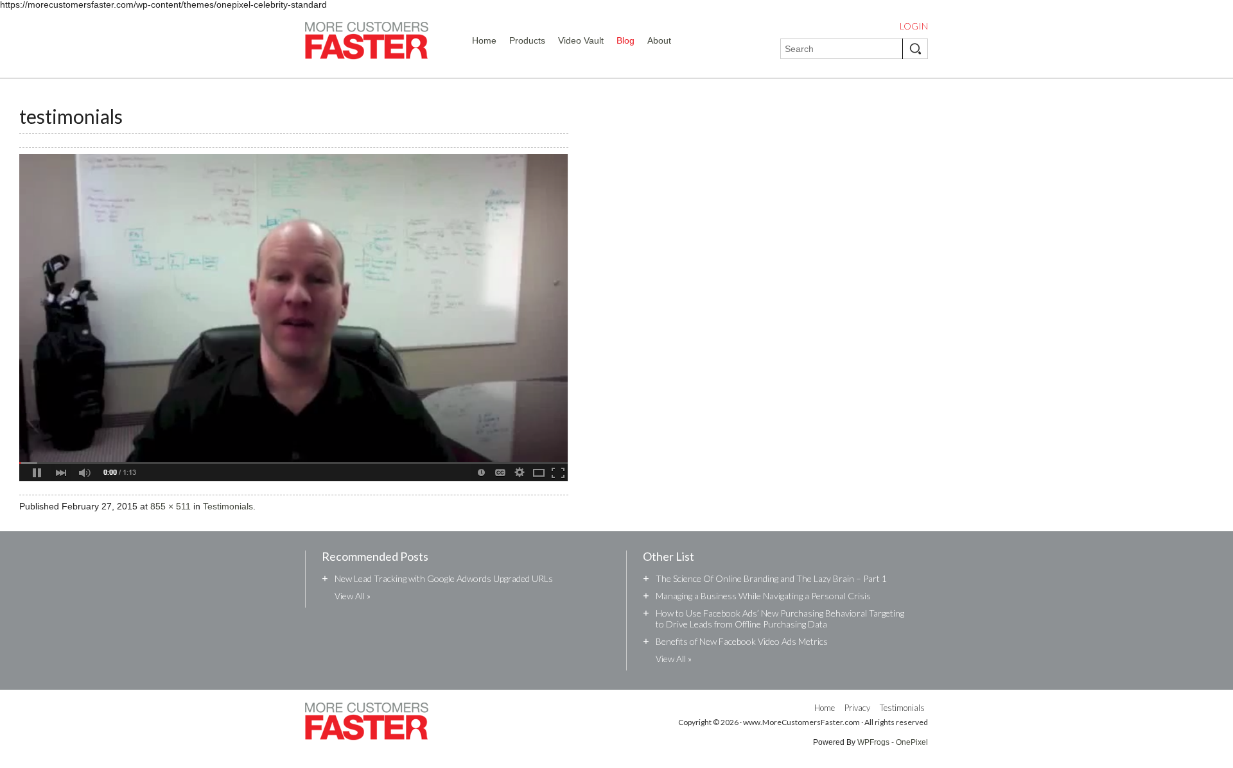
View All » (353, 595)
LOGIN (914, 26)
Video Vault (581, 40)
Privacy (857, 708)
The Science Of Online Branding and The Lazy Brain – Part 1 (771, 578)
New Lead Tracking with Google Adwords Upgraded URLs (444, 578)
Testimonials (228, 506)
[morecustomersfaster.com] (366, 43)
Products (527, 40)
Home (484, 40)
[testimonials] (293, 490)
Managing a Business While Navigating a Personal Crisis (763, 595)
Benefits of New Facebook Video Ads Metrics (742, 641)
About (659, 40)
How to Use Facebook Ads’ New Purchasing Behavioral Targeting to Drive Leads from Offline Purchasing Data (780, 618)
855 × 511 (170, 506)
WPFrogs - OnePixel (892, 742)
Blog (625, 40)
